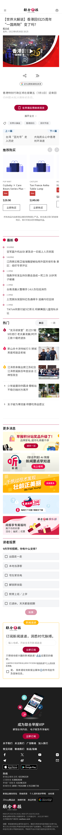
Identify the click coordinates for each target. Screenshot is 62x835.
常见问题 (7, 749)
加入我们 (43, 743)
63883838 (17, 779)
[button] (41, 670)
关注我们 (19, 743)
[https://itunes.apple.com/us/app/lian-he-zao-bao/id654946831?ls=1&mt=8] (11, 767)
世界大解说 (15, 123)
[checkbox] (7, 671)
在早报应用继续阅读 (33, 107)
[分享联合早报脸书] (4, 754)
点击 (38, 655)
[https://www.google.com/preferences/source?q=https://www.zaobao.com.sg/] (45, 799)
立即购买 (11, 207)
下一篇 (53, 131)
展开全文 (29, 116)
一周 (53, 323)
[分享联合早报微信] (40, 760)
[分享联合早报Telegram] (4, 760)
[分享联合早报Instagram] (57, 754)
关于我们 (7, 743)
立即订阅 (31, 736)
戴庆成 (6, 28)
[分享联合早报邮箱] (57, 760)
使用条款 (40, 663)
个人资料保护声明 (38, 793)
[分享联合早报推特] (22, 754)
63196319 (23, 776)
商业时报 (32, 799)
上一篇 (8, 131)
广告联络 (31, 743)
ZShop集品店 (9, 799)
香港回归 (30, 123)
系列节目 (44, 123)
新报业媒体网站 (10, 793)
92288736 (34, 785)
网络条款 (23, 793)
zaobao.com (24, 819)
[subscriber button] (57, 10)
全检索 (51, 793)
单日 (41, 323)
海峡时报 (21, 799)
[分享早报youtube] (40, 754)
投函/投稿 (32, 749)
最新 (10, 240)
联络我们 (19, 749)
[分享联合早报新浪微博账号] (22, 760)
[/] (31, 10)
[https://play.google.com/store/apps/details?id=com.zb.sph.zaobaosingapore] (29, 767)
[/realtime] (16, 240)
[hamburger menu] (5, 10)
